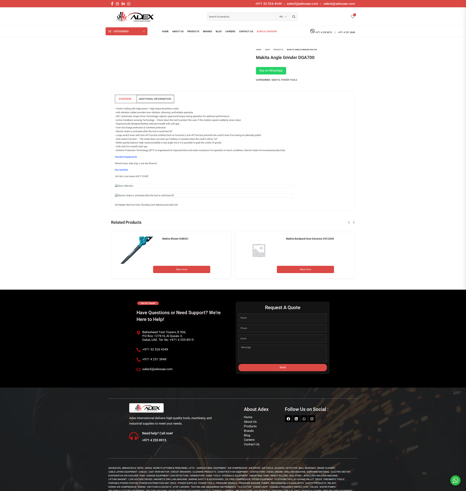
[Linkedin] (296, 418)
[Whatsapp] (304, 418)
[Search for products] (294, 16)
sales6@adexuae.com (339, 3)
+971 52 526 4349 (268, 3)
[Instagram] (311, 418)
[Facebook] (288, 418)
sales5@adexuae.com (303, 3)
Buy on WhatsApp (271, 70)
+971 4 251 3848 (346, 32)
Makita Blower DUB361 (175, 238)
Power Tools (289, 79)
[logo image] (134, 16)
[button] (349, 222)
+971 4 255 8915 (324, 32)
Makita (276, 79)
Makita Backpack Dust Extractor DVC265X (310, 238)
